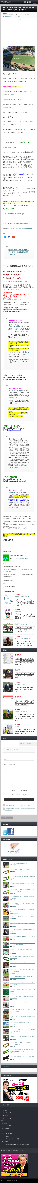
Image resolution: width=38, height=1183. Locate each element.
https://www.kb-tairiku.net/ (17, 481)
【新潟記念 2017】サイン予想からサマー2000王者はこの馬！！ (24, 675)
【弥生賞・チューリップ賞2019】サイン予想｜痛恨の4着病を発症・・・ (25, 616)
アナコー (4, 1131)
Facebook (6, 1066)
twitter (28, 2)
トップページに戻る (7, 817)
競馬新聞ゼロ (5, 1128)
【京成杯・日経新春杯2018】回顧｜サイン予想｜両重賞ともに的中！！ (24, 689)
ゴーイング (17, 16)
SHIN (13, 1006)
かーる (13, 871)
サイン (7, 14)
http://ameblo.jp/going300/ (23, 223)
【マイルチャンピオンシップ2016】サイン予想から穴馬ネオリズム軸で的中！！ (24, 703)
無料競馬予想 (26, 596)
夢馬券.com (5, 1141)
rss (25, 2)
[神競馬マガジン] (9, 2)
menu (34, 2)
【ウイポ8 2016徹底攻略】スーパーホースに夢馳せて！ (15, 1144)
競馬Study (4, 1123)
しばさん (14, 939)
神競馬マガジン (10, 1180)
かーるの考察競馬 (6, 1126)
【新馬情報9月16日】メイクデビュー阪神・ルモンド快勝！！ (18, 805)
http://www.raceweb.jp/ (15, 311)
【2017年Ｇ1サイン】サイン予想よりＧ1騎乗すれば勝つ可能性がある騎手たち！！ (25, 731)
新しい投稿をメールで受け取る (19, 795)
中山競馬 (11, 14)
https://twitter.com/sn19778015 (22, 558)
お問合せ (5, 1115)
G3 (18, 596)
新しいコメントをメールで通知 (19, 790)
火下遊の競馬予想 (6, 1136)
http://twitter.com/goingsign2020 (25, 228)
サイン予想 (26, 14)
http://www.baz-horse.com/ (17, 379)
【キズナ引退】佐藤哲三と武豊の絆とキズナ (19, 863)
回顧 (20, 611)
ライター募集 (7, 1112)
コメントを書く (7, 16)
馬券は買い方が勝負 (7, 1133)
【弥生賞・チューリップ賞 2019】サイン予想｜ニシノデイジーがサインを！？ (24, 629)
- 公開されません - (10, 764)
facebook (30, 2)
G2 (4, 14)
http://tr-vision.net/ (14, 430)
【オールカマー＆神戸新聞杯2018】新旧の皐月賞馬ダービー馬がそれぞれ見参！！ (20, 809)
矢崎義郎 (14, 864)
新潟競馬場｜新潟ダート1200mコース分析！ (19, 869)
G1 (16, 655)
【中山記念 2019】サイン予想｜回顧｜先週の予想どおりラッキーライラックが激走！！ (24, 643)
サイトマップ (7, 1118)
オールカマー (20, 14)
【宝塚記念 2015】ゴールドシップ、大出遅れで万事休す (22, 916)
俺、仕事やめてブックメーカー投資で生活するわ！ (14, 1139)
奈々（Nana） (15, 886)
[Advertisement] (19, 32)
